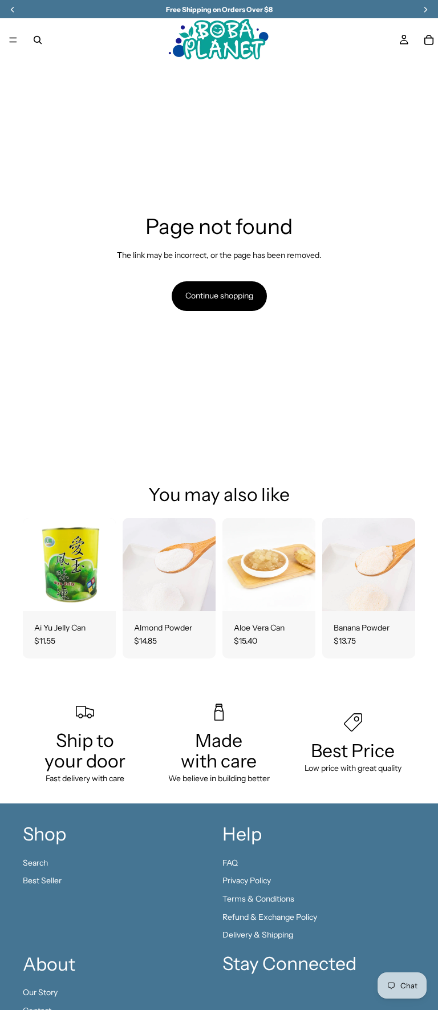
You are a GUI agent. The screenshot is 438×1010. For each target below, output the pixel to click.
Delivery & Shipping (257, 935)
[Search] (37, 39)
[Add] (98, 593)
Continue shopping (219, 295)
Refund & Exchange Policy (269, 916)
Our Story (40, 992)
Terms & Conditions (258, 899)
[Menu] (13, 40)
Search (35, 863)
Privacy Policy (246, 880)
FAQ (230, 863)
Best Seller (42, 880)
